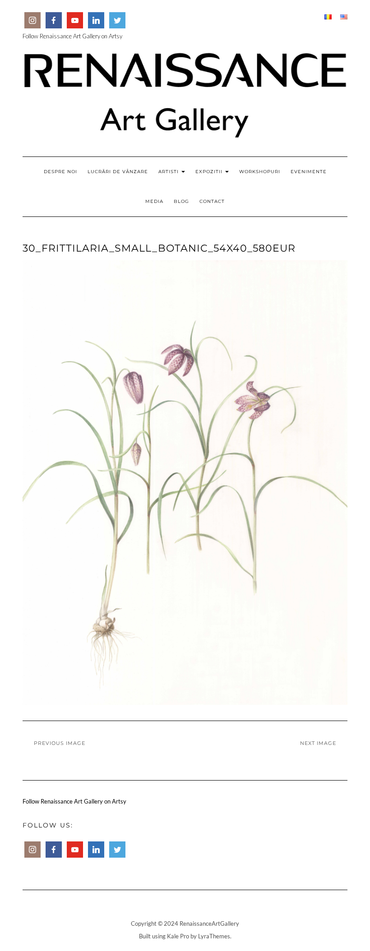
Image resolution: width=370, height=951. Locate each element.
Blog (181, 201)
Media (154, 201)
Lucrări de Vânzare (118, 172)
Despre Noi (60, 172)
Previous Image (59, 743)
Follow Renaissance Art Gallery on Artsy (72, 36)
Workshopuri (259, 172)
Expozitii (209, 172)
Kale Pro (178, 936)
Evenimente (309, 172)
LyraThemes (214, 936)
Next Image (318, 743)
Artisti (169, 172)
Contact (212, 201)
